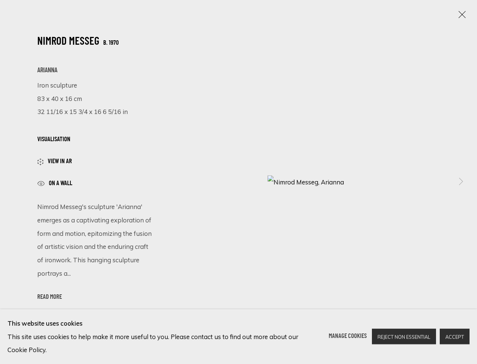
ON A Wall (60, 183)
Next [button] (461, 182)
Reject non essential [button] (404, 337)
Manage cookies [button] (348, 336)
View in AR (60, 161)
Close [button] (460, 16)
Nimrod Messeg (68, 42)
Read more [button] (49, 297)
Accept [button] (454, 337)
